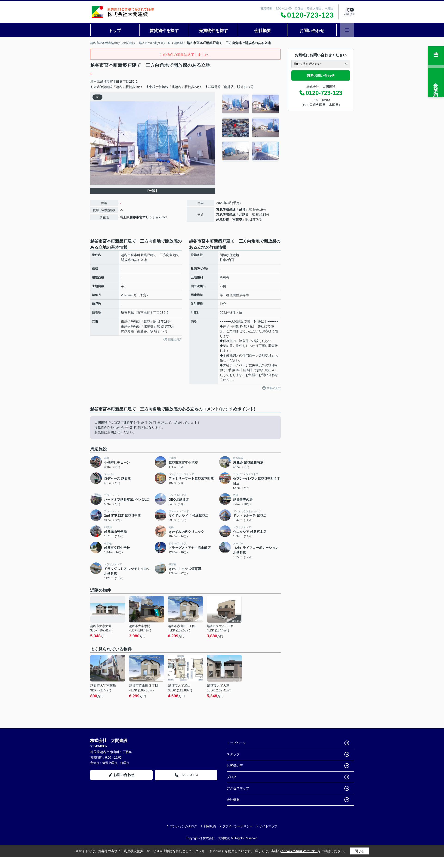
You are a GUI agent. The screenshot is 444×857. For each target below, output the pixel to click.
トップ (115, 30)
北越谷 (244, 214)
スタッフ (233, 754)
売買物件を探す (213, 30)
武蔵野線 (222, 219)
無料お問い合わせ (321, 75)
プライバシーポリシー (237, 826)
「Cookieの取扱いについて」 (299, 851)
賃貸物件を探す (164, 30)
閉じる (359, 851)
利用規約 (210, 826)
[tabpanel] (251, 127)
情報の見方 (175, 339)
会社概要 (262, 30)
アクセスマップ (238, 788)
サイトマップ (268, 826)
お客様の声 (235, 765)
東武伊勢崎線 (226, 209)
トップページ (236, 743)
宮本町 (114, 81)
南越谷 (237, 219)
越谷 (242, 209)
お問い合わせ (311, 30)
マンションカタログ (183, 826)
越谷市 (105, 81)
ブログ (231, 777)
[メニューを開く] (347, 30)
